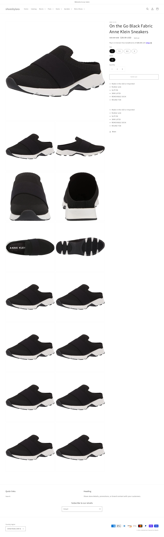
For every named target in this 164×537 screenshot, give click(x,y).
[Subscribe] (99, 509)
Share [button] (114, 132)
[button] (42, 9)
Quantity (112, 65)
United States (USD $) (14, 529)
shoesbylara (144, 530)
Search (8, 496)
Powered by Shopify (153, 530)
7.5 (119, 51)
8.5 (127, 51)
